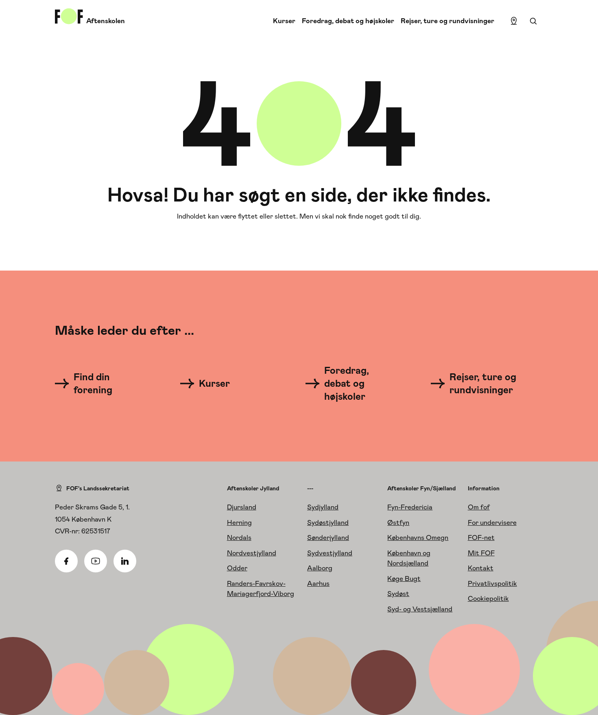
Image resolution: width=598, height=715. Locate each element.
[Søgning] (533, 21)
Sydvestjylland (329, 552)
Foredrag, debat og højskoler (348, 20)
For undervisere (492, 522)
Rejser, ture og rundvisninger (447, 20)
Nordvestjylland (251, 552)
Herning (239, 522)
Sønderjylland (328, 537)
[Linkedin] (124, 561)
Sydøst (398, 593)
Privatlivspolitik (492, 583)
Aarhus (318, 583)
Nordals (239, 537)
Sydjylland (322, 507)
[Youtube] (95, 561)
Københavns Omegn (417, 537)
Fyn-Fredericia (409, 507)
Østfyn (398, 522)
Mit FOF (481, 552)
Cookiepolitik (488, 598)
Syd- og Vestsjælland (419, 608)
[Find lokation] (514, 21)
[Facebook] (66, 561)
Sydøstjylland (328, 522)
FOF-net (481, 537)
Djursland (241, 507)
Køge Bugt (404, 578)
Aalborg (319, 567)
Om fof (479, 507)
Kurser (284, 20)
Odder (237, 567)
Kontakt (480, 567)
